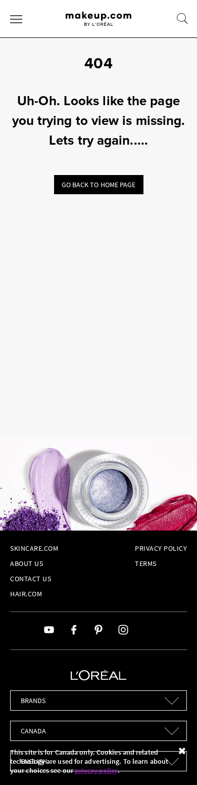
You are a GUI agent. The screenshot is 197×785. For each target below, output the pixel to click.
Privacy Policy (161, 548)
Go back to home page (99, 184)
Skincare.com (34, 548)
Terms (146, 563)
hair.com (26, 593)
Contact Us (30, 578)
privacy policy (96, 770)
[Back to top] (174, 762)
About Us (26, 563)
